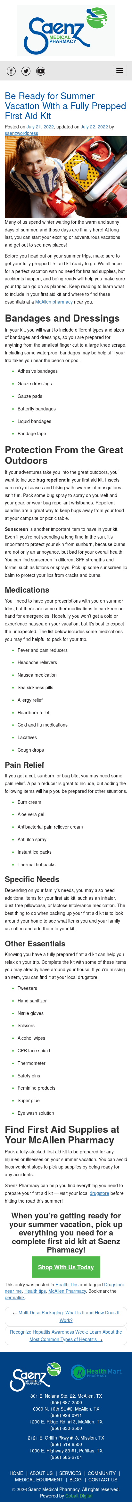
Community (102, 1473)
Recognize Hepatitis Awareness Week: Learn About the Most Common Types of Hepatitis (66, 1335)
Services (70, 1473)
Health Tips (66, 1284)
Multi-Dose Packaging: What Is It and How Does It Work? (66, 1316)
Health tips (35, 1291)
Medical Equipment (39, 1479)
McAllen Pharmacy (67, 1291)
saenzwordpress (21, 133)
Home (16, 1473)
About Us (41, 1473)
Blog (76, 1479)
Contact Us (102, 1479)
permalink (15, 1297)
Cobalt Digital (78, 1495)
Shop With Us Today (66, 1267)
